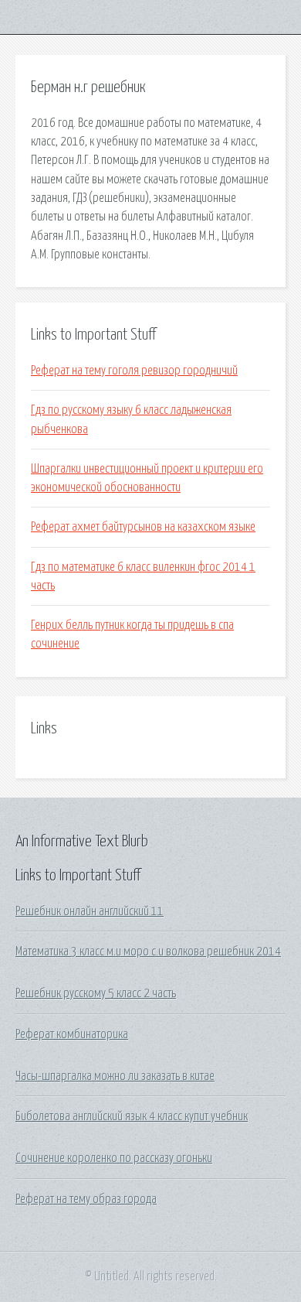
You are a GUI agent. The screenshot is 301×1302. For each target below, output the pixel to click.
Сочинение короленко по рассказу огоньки (113, 1158)
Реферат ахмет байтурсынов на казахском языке (143, 527)
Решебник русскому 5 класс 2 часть (95, 993)
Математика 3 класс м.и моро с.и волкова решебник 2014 (148, 951)
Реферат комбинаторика (71, 1034)
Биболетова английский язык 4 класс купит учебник (131, 1116)
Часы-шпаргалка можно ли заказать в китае (115, 1076)
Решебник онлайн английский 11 (89, 911)
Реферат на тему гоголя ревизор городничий (134, 370)
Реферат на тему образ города (86, 1199)
